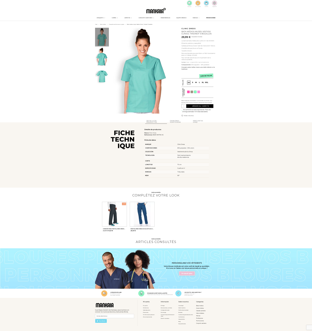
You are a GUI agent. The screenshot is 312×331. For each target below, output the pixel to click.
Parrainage (163, 312)
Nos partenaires (182, 323)
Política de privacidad (183, 310)
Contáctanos (181, 317)
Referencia (148, 135)
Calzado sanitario (201, 310)
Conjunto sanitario (201, 323)
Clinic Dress (152, 133)
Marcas (198, 315)
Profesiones (199, 318)
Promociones (200, 321)
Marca (146, 133)
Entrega (163, 305)
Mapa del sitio (181, 319)
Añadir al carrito (200, 106)
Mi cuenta (145, 305)
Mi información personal (148, 314)
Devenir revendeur (165, 318)
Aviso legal (180, 305)
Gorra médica (200, 308)
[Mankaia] (156, 11)
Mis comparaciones (147, 317)
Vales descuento (146, 310)
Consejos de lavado (165, 310)
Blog (179, 321)
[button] (187, 116)
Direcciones (145, 312)
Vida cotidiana (200, 313)
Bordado (180, 312)
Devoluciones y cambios (166, 307)
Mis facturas (146, 307)
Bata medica (199, 305)
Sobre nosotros (181, 307)
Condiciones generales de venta (185, 314)
